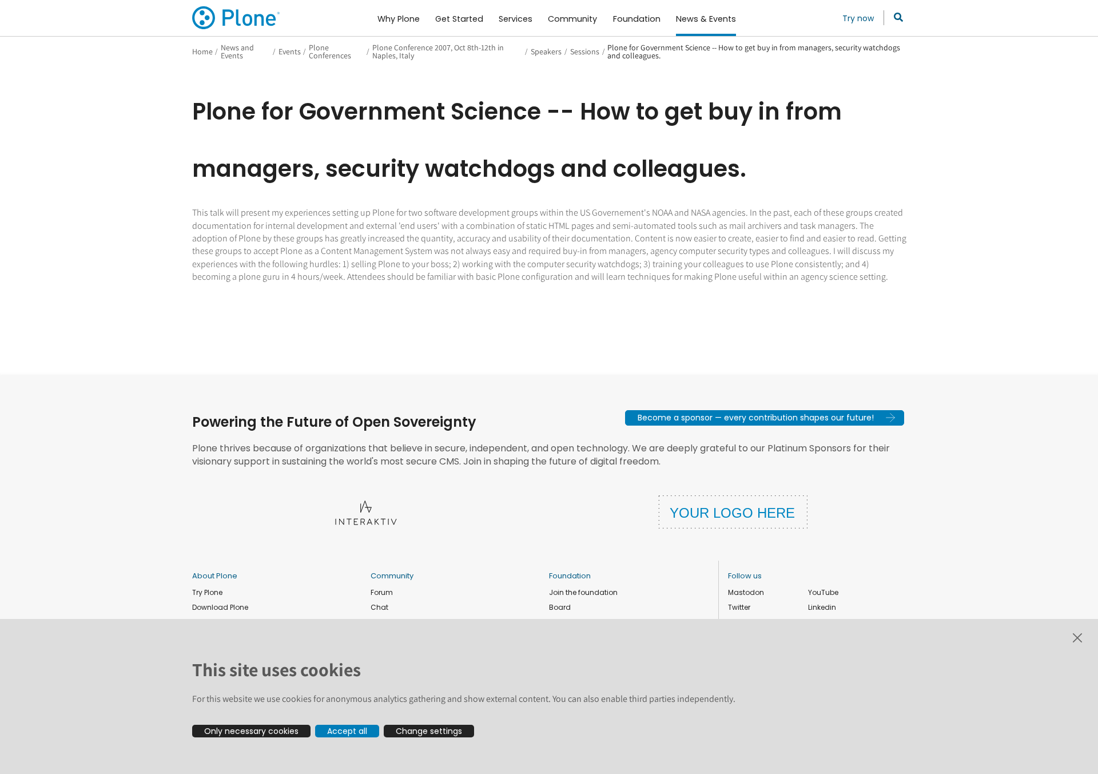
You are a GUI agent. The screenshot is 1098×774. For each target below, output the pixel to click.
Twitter (739, 607)
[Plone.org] (236, 17)
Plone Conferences (330, 51)
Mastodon (746, 592)
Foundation (570, 575)
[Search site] (895, 17)
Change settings (429, 731)
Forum (382, 592)
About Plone (214, 575)
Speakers (546, 51)
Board (560, 607)
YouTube (823, 592)
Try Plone (207, 592)
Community (392, 575)
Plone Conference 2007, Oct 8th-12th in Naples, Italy (438, 51)
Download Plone (220, 607)
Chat (379, 607)
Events (290, 51)
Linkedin (822, 607)
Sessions (584, 51)
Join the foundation (583, 592)
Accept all (347, 731)
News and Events (237, 51)
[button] (764, 417)
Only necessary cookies (251, 731)
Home (202, 51)
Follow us (745, 575)
